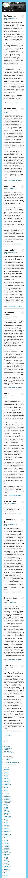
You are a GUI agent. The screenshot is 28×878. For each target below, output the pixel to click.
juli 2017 (5, 855)
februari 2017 (6, 863)
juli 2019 (5, 819)
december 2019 (7, 811)
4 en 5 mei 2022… (10, 665)
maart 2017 (6, 861)
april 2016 (6, 877)
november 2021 (7, 781)
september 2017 (7, 852)
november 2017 (7, 849)
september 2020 (7, 801)
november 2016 (7, 866)
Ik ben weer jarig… (10, 501)
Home (5, 10)
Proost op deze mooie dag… (13, 762)
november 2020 (7, 798)
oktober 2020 (6, 799)
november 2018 (7, 831)
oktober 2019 (6, 814)
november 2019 (7, 813)
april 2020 (6, 808)
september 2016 (7, 869)
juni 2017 (6, 857)
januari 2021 (6, 795)
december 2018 (7, 830)
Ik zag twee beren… (11, 250)
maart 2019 (6, 825)
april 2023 (6, 772)
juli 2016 (5, 872)
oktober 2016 (6, 868)
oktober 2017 (6, 851)
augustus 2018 (7, 836)
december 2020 (7, 796)
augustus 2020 (7, 802)
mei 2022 (6, 775)
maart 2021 (6, 792)
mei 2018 (6, 840)
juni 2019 (6, 821)
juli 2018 (5, 837)
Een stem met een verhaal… (10, 599)
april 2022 (6, 777)
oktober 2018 (6, 833)
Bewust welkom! (12, 10)
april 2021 (6, 790)
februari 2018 (6, 845)
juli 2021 (5, 786)
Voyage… (9, 759)
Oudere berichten (8, 735)
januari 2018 (6, 846)
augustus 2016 (7, 871)
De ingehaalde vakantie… (9, 313)
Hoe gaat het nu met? (11, 764)
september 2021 (7, 784)
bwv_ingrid (6, 19)
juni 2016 (6, 874)
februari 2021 (6, 793)
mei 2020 (6, 807)
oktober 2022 (6, 774)
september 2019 (7, 816)
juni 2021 (6, 787)
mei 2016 (6, 875)
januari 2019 (6, 828)
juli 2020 (5, 804)
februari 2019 (6, 827)
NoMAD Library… (10, 186)
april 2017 (6, 860)
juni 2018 (6, 839)
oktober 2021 (6, 783)
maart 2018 (6, 843)
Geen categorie (12, 102)
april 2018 (6, 842)
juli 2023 (5, 770)
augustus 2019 (7, 818)
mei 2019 (6, 822)
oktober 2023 (6, 769)
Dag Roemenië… (10, 16)
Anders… (7, 393)
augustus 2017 (7, 854)
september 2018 (7, 834)
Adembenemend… (10, 109)
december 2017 (7, 848)
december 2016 (7, 864)
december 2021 (7, 780)
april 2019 (6, 824)
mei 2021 (6, 789)
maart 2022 (6, 778)
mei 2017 (6, 858)
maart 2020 (6, 810)
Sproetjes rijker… (11, 758)
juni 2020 (6, 805)
